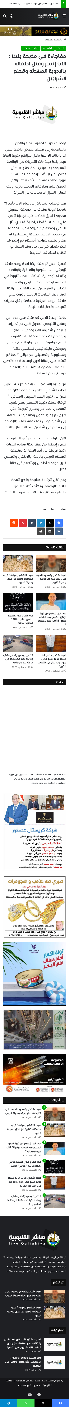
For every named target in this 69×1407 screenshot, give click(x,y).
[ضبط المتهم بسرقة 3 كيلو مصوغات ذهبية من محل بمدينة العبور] (18, 563)
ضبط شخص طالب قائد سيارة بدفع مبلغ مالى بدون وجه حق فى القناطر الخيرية (52, 660)
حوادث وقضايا (30, 48)
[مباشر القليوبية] (48, 16)
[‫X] (50, 523)
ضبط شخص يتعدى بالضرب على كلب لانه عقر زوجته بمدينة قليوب (51, 579)
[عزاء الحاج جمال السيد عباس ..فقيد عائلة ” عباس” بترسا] (18, 602)
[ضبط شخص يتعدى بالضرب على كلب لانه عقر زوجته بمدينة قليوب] (51, 563)
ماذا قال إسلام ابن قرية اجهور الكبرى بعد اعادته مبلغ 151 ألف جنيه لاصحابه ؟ (52, 619)
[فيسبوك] (59, 523)
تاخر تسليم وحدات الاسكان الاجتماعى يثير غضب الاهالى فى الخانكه (23, 1362)
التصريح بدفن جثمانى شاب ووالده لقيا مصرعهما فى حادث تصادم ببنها (18, 659)
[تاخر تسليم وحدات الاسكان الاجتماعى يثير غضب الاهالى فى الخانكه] (54, 1362)
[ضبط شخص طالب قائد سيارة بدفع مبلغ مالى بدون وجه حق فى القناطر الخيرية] (51, 643)
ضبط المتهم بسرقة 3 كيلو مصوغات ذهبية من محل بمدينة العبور (18, 579)
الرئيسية (59, 40)
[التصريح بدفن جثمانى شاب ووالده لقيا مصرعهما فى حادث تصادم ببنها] (18, 643)
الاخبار (48, 40)
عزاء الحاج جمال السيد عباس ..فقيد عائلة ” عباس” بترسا (20, 619)
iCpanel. (21, 1386)
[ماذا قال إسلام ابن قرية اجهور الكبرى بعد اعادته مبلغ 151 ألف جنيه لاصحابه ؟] (51, 601)
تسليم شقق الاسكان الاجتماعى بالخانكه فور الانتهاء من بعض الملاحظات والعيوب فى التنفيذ (22, 1344)
